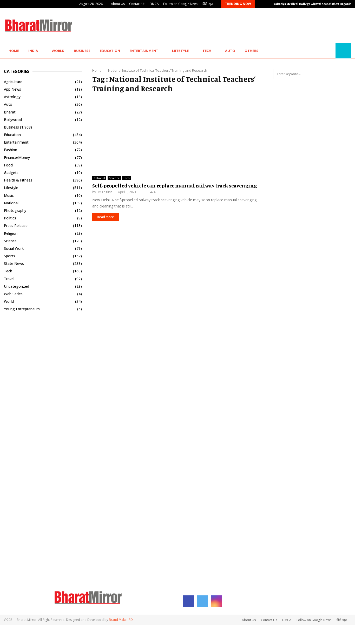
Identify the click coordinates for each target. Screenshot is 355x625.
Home (14, 50)
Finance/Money (17, 157)
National (99, 178)
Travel (9, 278)
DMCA (154, 4)
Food (8, 165)
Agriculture (13, 81)
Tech (206, 50)
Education (110, 50)
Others (251, 50)
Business (82, 50)
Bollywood (13, 119)
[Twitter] (324, 51)
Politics (10, 218)
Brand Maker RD (121, 619)
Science (114, 178)
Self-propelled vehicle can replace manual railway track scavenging (174, 185)
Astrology (12, 96)
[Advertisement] (256, 24)
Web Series (13, 293)
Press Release (16, 225)
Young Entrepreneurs (22, 308)
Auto (230, 50)
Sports (9, 255)
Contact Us (137, 4)
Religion (10, 233)
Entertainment (143, 50)
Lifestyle (180, 50)
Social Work (14, 248)
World (58, 50)
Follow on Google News (180, 4)
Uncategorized (16, 286)
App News (12, 89)
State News (14, 263)
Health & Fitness (18, 180)
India (33, 50)
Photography (15, 210)
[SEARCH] (345, 74)
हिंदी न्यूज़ (207, 4)
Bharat (10, 112)
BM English (104, 192)
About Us (118, 4)
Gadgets (11, 172)
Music (9, 195)
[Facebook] (318, 51)
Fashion (10, 149)
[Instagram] (330, 51)
